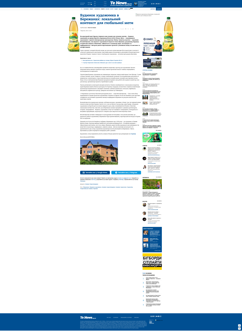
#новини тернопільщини (108, 187)
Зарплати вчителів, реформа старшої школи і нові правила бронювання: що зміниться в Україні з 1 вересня (152, 126)
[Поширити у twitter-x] (128, 29)
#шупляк (95, 188)
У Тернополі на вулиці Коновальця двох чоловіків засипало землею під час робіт (153, 305)
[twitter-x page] (154, 4)
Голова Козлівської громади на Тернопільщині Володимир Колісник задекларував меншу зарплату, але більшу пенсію (152, 92)
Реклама (136, 317)
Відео (116, 9)
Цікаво (121, 9)
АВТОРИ (152, 9)
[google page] (151, 4)
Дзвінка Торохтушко (153, 215)
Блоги (107, 9)
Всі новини (159, 130)
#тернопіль (130, 187)
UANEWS (158, 9)
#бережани (86, 187)
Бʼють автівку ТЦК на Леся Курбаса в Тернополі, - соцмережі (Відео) (153, 278)
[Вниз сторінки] (239, 328)
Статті (103, 9)
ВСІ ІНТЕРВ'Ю (159, 177)
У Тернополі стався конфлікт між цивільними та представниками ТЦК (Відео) (153, 286)
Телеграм (82, 181)
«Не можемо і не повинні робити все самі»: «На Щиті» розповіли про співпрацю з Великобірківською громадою (151, 86)
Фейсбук (121, 179)
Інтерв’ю (97, 9)
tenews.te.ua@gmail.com (124, 178)
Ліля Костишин (92, 27)
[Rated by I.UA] (159, 320)
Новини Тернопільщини (91, 184)
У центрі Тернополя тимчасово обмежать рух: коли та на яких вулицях (102, 62)
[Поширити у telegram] (133, 29)
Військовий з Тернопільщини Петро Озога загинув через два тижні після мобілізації (152, 282)
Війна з (128, 9)
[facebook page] (153, 4)
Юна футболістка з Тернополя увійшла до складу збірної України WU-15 (102, 60)
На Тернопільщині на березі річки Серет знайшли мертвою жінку (153, 296)
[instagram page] (159, 4)
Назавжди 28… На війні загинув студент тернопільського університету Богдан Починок (154, 98)
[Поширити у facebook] (126, 29)
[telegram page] (158, 4)
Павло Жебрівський (153, 209)
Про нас (109, 317)
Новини (86, 9)
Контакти (115, 317)
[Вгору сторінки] (239, 325)
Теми (91, 9)
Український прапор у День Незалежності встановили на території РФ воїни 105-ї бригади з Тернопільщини (153, 300)
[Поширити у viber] (130, 29)
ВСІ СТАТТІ (159, 145)
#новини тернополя (121, 187)
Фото (111, 9)
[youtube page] (156, 4)
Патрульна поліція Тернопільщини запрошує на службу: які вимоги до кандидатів (142, 3)
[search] (81, 9)
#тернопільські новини (86, 188)
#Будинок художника (95, 187)
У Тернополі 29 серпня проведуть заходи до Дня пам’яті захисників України (151, 121)
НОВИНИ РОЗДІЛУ (158, 250)
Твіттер (94, 179)
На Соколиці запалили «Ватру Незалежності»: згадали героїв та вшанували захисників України (151, 110)
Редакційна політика (126, 317)
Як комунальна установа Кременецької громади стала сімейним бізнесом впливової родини (152, 291)
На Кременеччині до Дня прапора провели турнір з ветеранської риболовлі (155, 114)
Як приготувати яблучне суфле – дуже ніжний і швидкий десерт (155, 103)
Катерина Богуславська (154, 171)
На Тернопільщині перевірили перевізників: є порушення (150, 74)
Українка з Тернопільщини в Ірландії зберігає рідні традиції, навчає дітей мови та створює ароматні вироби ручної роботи (152, 194)
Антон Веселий (152, 163)
